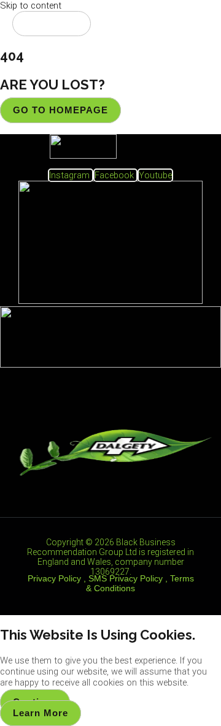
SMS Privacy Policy (125, 578)
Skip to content (30, 5)
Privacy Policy (54, 578)
